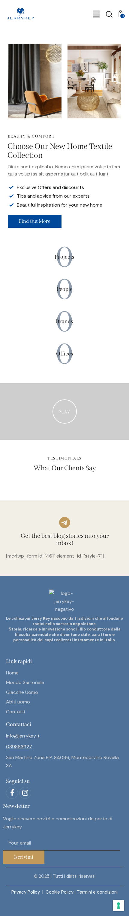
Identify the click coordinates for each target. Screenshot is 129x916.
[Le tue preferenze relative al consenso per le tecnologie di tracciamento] (118, 905)
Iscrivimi (23, 857)
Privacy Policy (26, 892)
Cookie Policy (60, 892)
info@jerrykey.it (23, 736)
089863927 (19, 747)
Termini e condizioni (97, 892)
